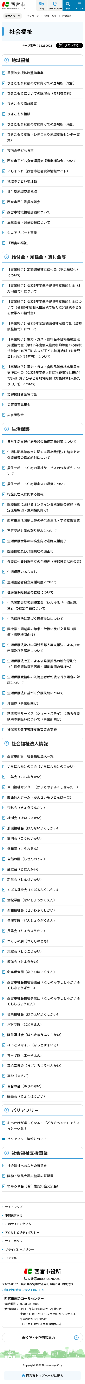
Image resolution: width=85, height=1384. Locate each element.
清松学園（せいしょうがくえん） (32, 899)
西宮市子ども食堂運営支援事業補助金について (42, 160)
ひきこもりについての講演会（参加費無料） (40, 93)
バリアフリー (25, 1110)
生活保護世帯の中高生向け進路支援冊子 (37, 540)
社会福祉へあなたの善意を (27, 1165)
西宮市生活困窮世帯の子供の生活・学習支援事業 (43, 520)
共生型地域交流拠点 (22, 191)
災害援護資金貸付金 (22, 394)
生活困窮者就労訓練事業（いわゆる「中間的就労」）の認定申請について (42, 605)
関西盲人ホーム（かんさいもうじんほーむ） (40, 797)
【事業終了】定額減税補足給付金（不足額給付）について (43, 272)
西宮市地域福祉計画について (28, 212)
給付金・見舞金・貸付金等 (39, 256)
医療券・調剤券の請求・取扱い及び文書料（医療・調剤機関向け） (42, 631)
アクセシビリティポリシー (22, 1232)
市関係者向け (13, 1215)
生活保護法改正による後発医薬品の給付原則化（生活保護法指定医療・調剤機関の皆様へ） (42, 663)
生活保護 (21, 428)
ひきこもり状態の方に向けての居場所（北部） (42, 83)
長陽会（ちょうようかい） (27, 930)
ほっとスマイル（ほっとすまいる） (33, 1044)
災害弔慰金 (15, 414)
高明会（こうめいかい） (25, 838)
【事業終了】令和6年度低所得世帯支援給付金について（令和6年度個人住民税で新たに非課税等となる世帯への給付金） (44, 307)
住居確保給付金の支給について (30, 592)
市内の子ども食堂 (20, 150)
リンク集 (11, 1258)
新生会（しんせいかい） (25, 879)
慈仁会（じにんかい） (23, 869)
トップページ (31, 15)
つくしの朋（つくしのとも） (28, 940)
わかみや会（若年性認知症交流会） (33, 1186)
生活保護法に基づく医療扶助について (35, 618)
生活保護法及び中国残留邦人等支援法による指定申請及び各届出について (43, 647)
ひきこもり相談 (18, 113)
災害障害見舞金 (18, 404)
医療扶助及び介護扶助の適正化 (30, 551)
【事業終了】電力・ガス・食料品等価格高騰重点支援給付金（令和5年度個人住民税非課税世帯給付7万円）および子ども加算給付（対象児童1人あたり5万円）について (44, 375)
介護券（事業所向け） (23, 703)
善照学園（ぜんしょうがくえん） (32, 920)
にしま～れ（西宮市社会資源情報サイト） (38, 170)
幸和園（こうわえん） (23, 848)
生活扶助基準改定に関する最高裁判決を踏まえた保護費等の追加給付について (43, 454)
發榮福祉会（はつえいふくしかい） (33, 1014)
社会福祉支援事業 (30, 1152)
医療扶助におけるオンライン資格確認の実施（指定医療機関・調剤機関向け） (43, 507)
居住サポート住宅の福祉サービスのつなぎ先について (43, 470)
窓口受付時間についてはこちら (24, 1290)
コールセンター (55, 8)
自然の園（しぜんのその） (27, 858)
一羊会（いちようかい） (25, 776)
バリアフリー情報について (27, 1138)
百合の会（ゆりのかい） (25, 1085)
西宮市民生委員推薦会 (23, 201)
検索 (68, 8)
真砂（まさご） (18, 1075)
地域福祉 (21, 60)
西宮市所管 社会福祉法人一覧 (30, 756)
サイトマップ (13, 1207)
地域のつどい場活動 (22, 181)
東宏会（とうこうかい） (25, 951)
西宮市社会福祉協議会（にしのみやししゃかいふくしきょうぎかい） (43, 985)
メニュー (79, 8)
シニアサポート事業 (22, 232)
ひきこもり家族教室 (22, 103)
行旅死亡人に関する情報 (25, 494)
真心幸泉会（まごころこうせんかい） (35, 1065)
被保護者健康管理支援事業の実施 (32, 729)
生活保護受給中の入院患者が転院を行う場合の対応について (43, 679)
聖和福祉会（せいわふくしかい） (32, 910)
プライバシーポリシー (19, 1249)
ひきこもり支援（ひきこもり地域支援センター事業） (43, 137)
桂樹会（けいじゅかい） (25, 817)
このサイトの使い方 (18, 1224)
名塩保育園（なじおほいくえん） (32, 971)
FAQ (42, 8)
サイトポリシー (15, 1241)
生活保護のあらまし (22, 571)
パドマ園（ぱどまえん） (25, 1024)
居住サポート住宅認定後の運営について (37, 483)
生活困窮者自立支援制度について (32, 581)
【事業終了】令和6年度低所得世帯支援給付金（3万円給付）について (43, 288)
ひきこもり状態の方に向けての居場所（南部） (42, 124)
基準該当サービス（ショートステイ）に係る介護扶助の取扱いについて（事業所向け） (43, 716)
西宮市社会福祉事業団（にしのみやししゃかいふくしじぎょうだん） (43, 1001)
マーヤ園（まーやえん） (25, 1055)
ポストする (71, 45)
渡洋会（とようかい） (23, 961)
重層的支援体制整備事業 (25, 72)
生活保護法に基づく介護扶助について (35, 692)
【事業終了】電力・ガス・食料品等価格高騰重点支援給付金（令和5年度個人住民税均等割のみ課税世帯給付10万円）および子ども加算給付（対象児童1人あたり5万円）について (44, 348)
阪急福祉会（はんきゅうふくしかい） (35, 1034)
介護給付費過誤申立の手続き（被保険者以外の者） (45, 561)
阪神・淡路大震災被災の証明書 (30, 1175)
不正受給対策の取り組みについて (32, 530)
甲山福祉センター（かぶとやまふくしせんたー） (43, 786)
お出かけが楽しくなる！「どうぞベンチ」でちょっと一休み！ (43, 1125)
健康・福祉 (50, 15)
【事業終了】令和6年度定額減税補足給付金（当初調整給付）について (44, 326)
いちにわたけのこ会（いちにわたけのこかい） (42, 766)
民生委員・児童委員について (28, 222)
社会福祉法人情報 (30, 743)
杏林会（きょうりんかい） (27, 807)
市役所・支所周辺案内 (38, 1337)
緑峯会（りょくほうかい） (27, 1096)
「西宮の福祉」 (18, 242)
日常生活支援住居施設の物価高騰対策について (42, 441)
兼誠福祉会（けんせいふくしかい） (33, 828)
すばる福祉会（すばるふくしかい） (33, 889)
